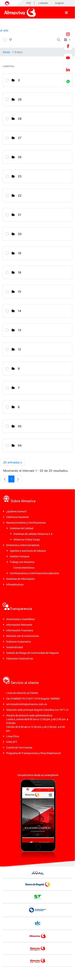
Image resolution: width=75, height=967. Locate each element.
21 (19, 215)
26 (19, 157)
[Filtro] (11, 40)
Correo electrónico (23, 567)
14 (19, 311)
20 (19, 234)
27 (19, 138)
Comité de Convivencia (19, 747)
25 (19, 176)
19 (19, 253)
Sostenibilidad (14, 647)
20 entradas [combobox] (11, 462)
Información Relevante (19, 624)
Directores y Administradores (22, 545)
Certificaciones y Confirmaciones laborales (34, 573)
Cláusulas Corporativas (19, 658)
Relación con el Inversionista (22, 636)
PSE (28, 3)
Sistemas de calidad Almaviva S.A (32, 534)
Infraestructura (14, 584)
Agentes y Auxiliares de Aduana (28, 550)
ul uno (4, 30)
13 (19, 330)
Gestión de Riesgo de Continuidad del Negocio (32, 653)
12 (19, 349)
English (59, 3)
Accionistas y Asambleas (20, 619)
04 (19, 445)
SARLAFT (11, 742)
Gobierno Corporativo (18, 641)
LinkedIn (43, 3)
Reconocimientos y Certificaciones (26, 522)
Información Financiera (19, 630)
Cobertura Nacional (17, 517)
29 (19, 99)
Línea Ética (12, 736)
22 (19, 195)
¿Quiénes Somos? (16, 511)
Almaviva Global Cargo (26, 539)
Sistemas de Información (20, 579)
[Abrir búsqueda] (58, 40)
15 (19, 291)
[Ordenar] (17, 40)
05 (19, 426)
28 (19, 118)
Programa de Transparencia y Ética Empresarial (33, 753)
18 (19, 272)
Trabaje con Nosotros (22, 562)
